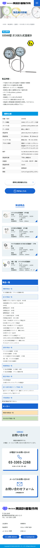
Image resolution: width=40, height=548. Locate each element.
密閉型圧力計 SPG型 (8, 308)
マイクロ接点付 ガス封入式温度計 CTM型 (14, 356)
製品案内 (10, 24)
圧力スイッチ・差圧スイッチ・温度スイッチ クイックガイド (18, 390)
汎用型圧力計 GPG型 (8, 310)
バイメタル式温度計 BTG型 (10, 351)
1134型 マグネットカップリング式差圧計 (13, 382)
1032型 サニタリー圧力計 (9, 333)
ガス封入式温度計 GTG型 (10, 353)
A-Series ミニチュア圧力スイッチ (11, 393)
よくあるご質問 (7, 531)
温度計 (16, 24)
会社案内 (5, 524)
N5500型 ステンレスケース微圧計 (11, 323)
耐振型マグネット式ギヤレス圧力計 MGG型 (14, 300)
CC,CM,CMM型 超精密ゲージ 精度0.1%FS (14, 340)
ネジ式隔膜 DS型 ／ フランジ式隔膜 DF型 (13, 292)
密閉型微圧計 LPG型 (8, 313)
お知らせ (23, 531)
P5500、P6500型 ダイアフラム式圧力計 (13, 325)
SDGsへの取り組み (26, 527)
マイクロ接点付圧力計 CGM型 (11, 315)
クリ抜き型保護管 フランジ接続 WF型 (13, 372)
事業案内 (23, 524)
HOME (4, 24)
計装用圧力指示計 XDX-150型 (11, 318)
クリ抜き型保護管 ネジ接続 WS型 (12, 369)
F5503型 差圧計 (7, 380)
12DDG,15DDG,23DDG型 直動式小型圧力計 (14, 338)
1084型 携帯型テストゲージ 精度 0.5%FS (13, 330)
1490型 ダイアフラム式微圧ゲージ (11, 335)
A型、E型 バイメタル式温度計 (11, 358)
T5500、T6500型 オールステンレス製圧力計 (14, 320)
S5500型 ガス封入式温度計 (9, 361)
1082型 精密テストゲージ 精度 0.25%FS (13, 328)
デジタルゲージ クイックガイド (11, 343)
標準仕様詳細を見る (20, 182)
